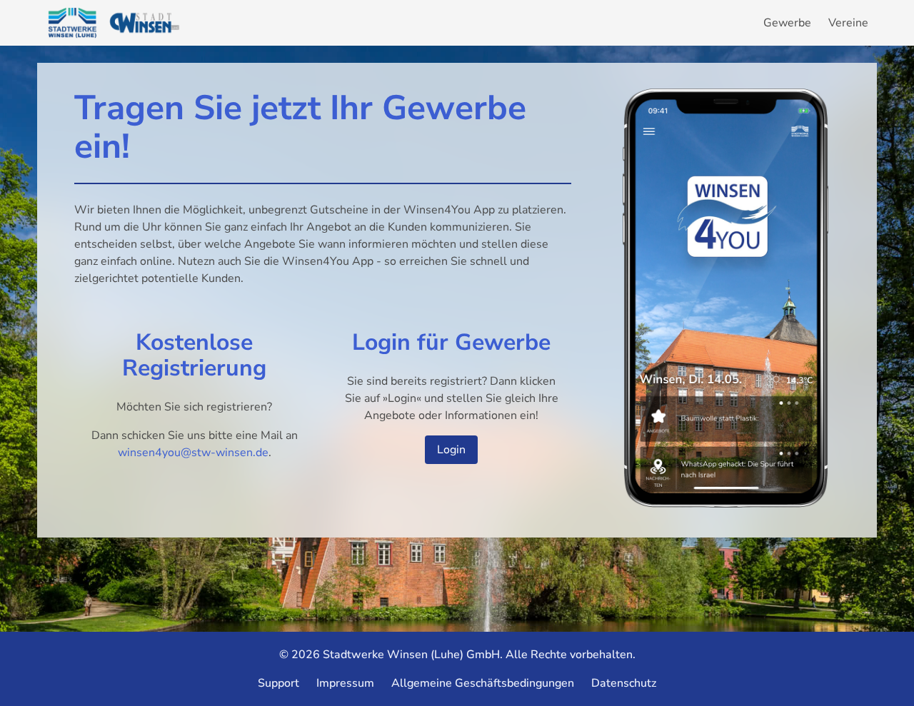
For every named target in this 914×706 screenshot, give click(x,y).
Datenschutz (623, 683)
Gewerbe (787, 23)
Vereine (848, 23)
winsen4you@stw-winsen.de (193, 452)
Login (451, 450)
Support (278, 683)
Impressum (345, 683)
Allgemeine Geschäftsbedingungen (482, 683)
